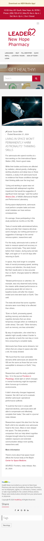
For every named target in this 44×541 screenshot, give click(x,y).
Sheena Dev (10, 196)
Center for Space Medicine (16, 460)
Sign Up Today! (32, 56)
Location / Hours (18, 56)
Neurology (6, 525)
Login (7, 58)
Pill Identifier (26, 53)
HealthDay (18, 500)
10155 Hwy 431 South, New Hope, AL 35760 (21, 10)
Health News (13, 84)
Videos (28, 84)
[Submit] (36, 78)
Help (17, 53)
